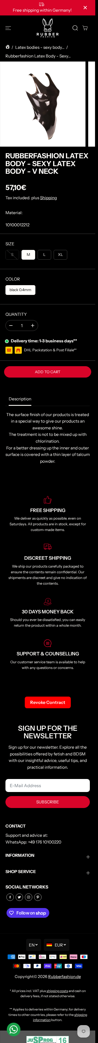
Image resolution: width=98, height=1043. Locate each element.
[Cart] (85, 28)
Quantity (16, 314)
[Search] (75, 28)
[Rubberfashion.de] (48, 28)
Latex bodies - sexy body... (40, 47)
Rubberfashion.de (64, 976)
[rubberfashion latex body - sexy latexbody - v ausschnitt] (42, 104)
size (9, 243)
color (12, 279)
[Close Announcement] (85, 7)
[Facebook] (10, 897)
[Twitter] (19, 897)
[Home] (7, 47)
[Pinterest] (37, 897)
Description (20, 398)
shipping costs (57, 991)
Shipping (48, 197)
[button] (8, 28)
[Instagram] (28, 897)
